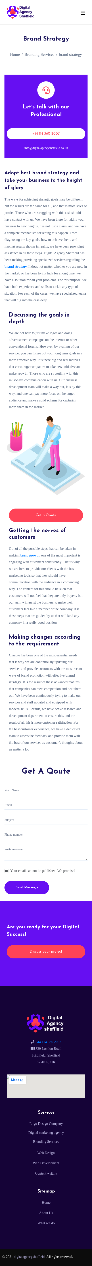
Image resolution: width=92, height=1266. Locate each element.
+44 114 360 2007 (47, 1042)
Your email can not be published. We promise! (42, 871)
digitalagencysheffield (29, 1257)
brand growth (29, 555)
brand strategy (15, 266)
